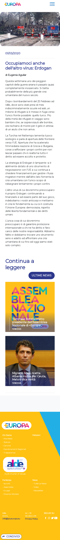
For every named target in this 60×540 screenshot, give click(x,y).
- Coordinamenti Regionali (14, 449)
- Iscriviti (6, 483)
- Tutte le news (39, 483)
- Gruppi (6, 490)
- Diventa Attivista (10, 494)
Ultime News (42, 275)
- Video (35, 487)
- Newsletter (37, 490)
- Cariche (6, 445)
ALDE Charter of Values (15, 474)
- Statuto (6, 442)
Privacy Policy (31, 519)
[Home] (11, 4)
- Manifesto (7, 438)
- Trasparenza (8, 453)
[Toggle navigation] (52, 4)
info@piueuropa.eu (11, 518)
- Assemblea (7, 487)
